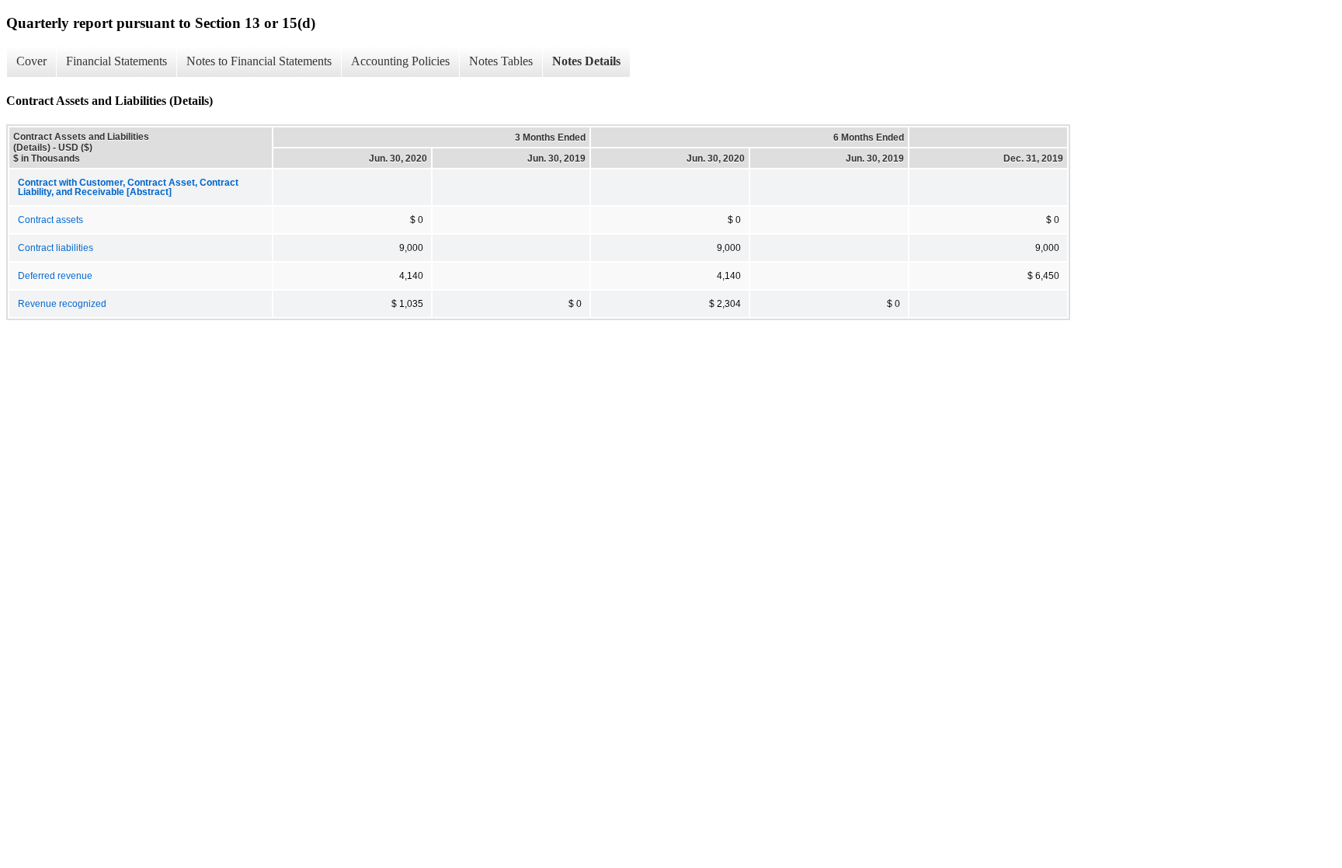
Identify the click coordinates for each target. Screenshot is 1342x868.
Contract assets (50, 220)
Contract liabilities (55, 248)
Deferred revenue (55, 276)
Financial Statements (116, 61)
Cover (31, 61)
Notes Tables (501, 61)
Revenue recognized (62, 304)
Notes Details (586, 61)
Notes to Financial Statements (259, 61)
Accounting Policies (400, 61)
